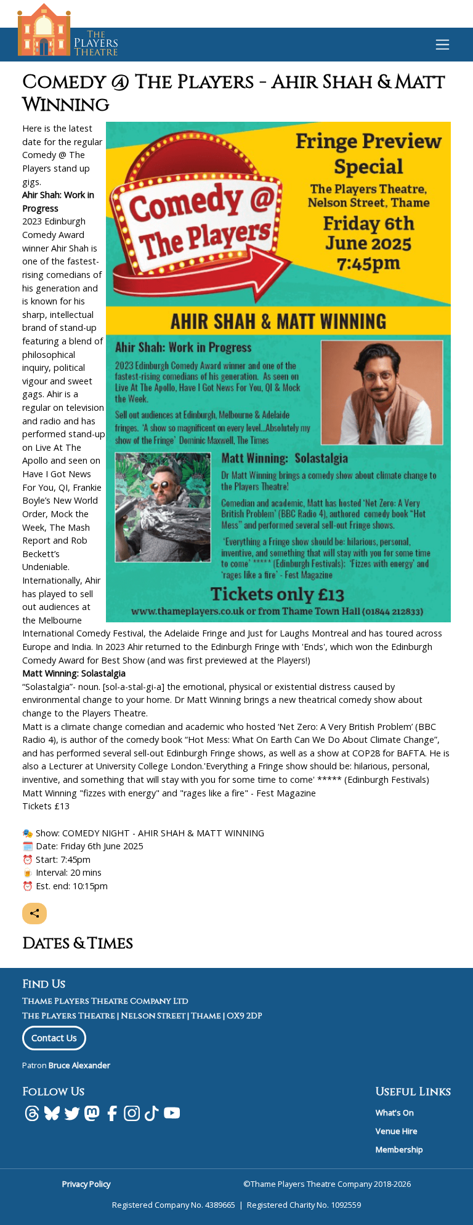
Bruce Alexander (79, 1065)
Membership (399, 1149)
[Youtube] (172, 1113)
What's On (395, 1112)
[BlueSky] (52, 1113)
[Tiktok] (151, 1113)
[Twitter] (72, 1113)
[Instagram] (132, 1113)
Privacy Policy (86, 1183)
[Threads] (32, 1113)
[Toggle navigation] (442, 44)
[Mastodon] (92, 1113)
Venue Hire (397, 1130)
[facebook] (112, 1113)
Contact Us (54, 1038)
